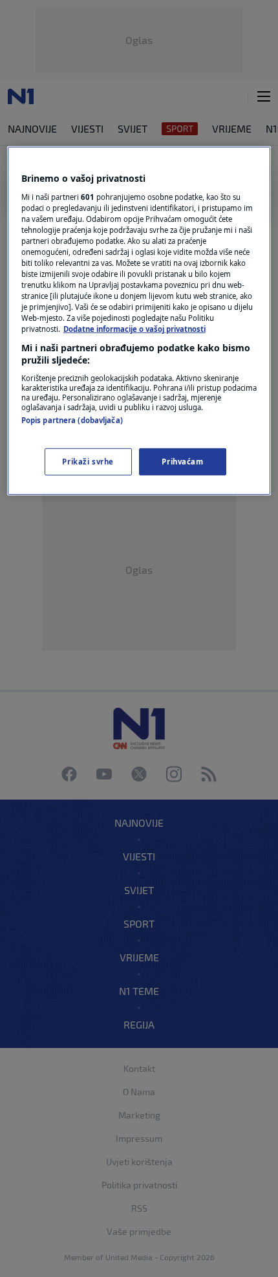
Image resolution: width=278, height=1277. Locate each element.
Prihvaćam (182, 461)
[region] (139, 321)
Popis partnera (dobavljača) (72, 420)
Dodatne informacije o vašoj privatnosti (134, 329)
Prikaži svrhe (87, 461)
